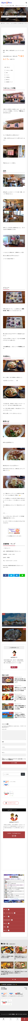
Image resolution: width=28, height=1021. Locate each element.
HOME (3, 23)
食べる (18, 16)
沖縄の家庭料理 (8, 919)
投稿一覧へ (14, 667)
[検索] (23, 774)
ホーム (2, 5)
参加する (22, 899)
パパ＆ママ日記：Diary (10, 912)
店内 (6, 72)
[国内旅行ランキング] (19, 994)
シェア (11, 1020)
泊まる (7, 923)
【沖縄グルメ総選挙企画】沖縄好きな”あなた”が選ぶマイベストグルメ (20, 716)
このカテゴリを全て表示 (14, 898)
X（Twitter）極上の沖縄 (9, 5)
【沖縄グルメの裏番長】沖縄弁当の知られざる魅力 (7, 957)
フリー (7, 916)
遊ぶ (6, 926)
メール (3, 747)
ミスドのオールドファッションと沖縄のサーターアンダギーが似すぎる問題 (20, 698)
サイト (3, 752)
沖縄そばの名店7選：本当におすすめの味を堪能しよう (20, 680)
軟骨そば (7, 79)
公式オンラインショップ (19, 5)
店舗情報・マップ (9, 81)
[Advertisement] (14, 273)
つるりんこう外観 (9, 70)
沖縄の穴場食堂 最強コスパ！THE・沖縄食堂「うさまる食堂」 (20, 707)
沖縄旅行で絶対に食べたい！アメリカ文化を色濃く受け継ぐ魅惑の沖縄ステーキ (7, 973)
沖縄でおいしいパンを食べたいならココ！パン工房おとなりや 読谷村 (20, 689)
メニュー (7, 74)
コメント (4, 729)
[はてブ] (16, 575)
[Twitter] (11, 575)
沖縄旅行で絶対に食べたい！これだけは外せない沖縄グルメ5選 (21, 957)
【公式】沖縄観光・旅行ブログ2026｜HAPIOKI (17, 1014)
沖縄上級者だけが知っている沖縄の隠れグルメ (21, 972)
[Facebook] (5, 575)
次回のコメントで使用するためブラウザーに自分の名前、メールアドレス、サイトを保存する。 (14, 759)
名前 (3, 741)
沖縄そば (23, 16)
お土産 (7, 909)
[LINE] (22, 575)
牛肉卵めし (7, 77)
